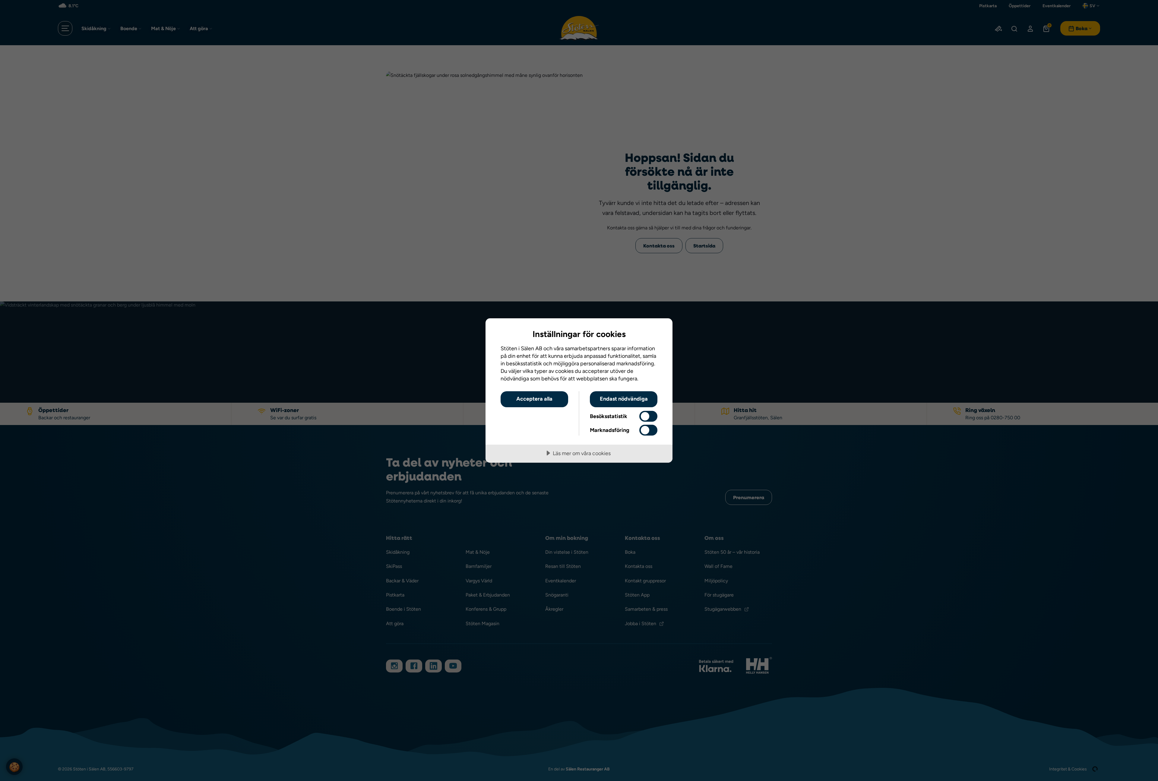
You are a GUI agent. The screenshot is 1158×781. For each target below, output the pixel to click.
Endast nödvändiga (624, 398)
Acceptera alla (534, 398)
